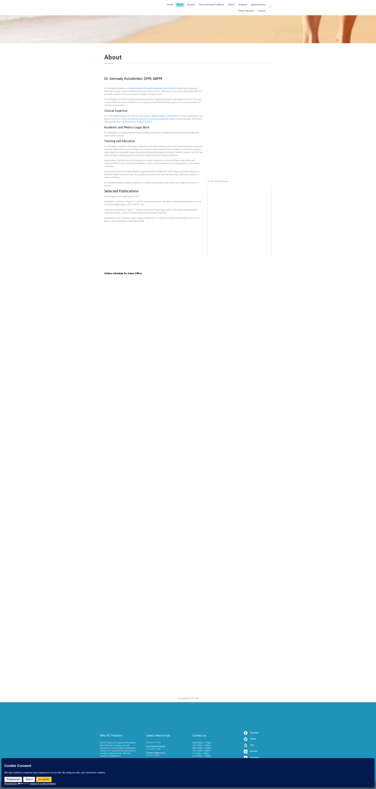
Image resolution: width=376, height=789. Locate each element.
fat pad (143, 681)
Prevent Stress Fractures (126, 631)
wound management (159, 119)
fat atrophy (134, 681)
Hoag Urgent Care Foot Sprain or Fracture (137, 572)
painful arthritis (172, 116)
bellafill (125, 681)
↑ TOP (181, 422)
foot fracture (120, 649)
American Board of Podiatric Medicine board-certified (152, 88)
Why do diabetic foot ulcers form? (132, 543)
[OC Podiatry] (126, 7)
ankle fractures (120, 116)
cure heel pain (121, 500)
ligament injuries (159, 116)
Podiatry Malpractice (124, 514)
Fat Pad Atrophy (120, 663)
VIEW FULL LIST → (191, 422)
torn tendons (145, 116)
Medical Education (126, 468)
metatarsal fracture (135, 649)
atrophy (118, 681)
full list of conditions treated (140, 122)
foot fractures (133, 116)
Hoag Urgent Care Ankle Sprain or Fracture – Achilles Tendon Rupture (156, 601)
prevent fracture (150, 649)
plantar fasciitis (151, 500)
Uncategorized (125, 530)
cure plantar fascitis (135, 500)
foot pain (151, 681)
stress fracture (164, 649)
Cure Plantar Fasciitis (124, 482)
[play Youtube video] (239, 203)
